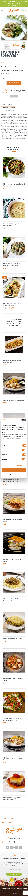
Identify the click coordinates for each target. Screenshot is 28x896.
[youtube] (20, 847)
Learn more (14, 96)
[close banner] (26, 2)
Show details (20, 465)
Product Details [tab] (10, 108)
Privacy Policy (14, 890)
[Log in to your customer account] (23, 10)
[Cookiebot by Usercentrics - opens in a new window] (20, 420)
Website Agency (9, 893)
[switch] (24, 450)
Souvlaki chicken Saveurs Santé (13, 400)
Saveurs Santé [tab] (9, 110)
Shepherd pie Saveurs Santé (12, 639)
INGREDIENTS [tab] (8, 105)
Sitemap (8, 890)
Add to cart (13, 83)
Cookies (21, 890)
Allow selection (14, 474)
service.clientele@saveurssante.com (15, 842)
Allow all (14, 470)
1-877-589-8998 (15, 838)
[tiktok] (16, 847)
